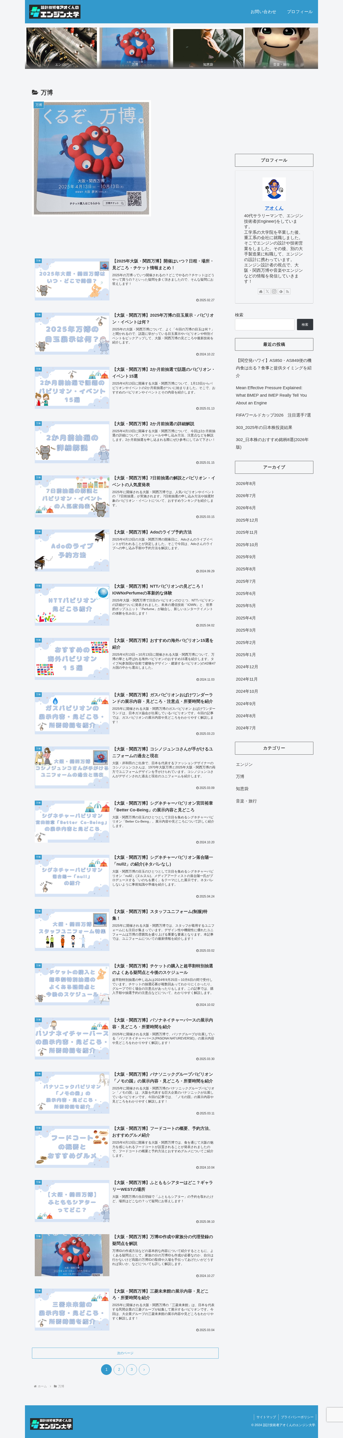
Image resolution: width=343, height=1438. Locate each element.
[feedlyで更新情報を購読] (281, 291)
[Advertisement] (125, 236)
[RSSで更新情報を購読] (287, 291)
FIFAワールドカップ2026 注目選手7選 (273, 415)
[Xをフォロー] (267, 291)
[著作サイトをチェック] (261, 291)
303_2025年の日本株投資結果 (264, 427)
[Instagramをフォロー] (274, 291)
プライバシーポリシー (297, 1417)
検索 (239, 315)
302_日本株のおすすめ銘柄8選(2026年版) (272, 443)
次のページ (125, 1353)
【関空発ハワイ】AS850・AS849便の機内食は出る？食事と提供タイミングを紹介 (274, 368)
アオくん (274, 208)
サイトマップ (266, 1417)
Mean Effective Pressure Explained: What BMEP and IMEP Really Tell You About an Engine (271, 395)
